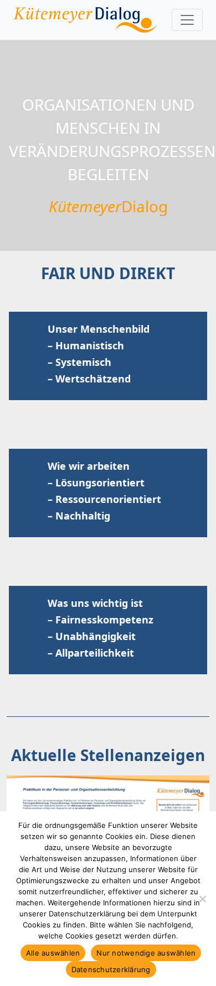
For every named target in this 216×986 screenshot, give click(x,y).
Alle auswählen (53, 952)
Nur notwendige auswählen (146, 952)
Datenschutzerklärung (111, 969)
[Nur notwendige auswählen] (202, 898)
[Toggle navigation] (187, 20)
